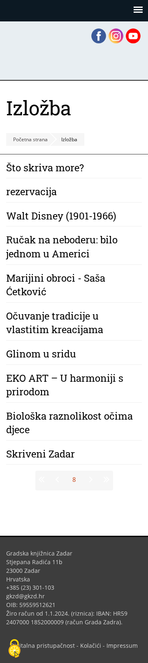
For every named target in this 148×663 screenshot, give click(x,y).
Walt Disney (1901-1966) (61, 215)
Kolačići (90, 645)
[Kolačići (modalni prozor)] (14, 649)
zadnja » (105, 479)
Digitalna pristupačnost (42, 645)
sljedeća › (90, 479)
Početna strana (30, 139)
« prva (43, 479)
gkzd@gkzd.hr (28, 596)
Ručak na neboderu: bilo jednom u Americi (62, 246)
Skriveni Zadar (40, 453)
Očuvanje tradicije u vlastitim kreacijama (54, 322)
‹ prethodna (58, 479)
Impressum (122, 645)
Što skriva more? (45, 167)
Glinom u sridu (41, 353)
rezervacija (31, 191)
